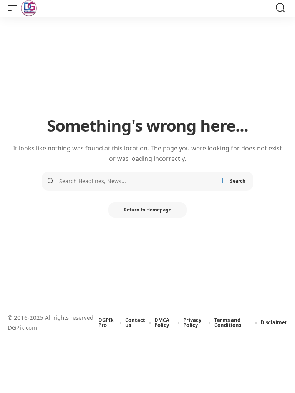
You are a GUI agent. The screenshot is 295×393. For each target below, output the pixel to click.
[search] (280, 8)
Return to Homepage (147, 209)
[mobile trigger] (14, 8)
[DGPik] (29, 8)
